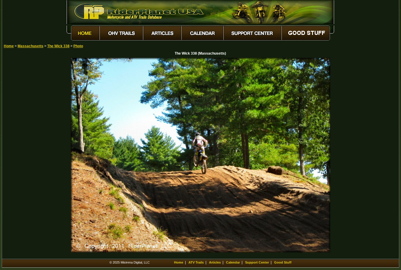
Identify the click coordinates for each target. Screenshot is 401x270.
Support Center (257, 262)
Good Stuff (283, 262)
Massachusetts (30, 46)
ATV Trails (196, 262)
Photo (78, 46)
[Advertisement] (24, 146)
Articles (215, 262)
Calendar (233, 262)
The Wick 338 (58, 46)
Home (9, 46)
